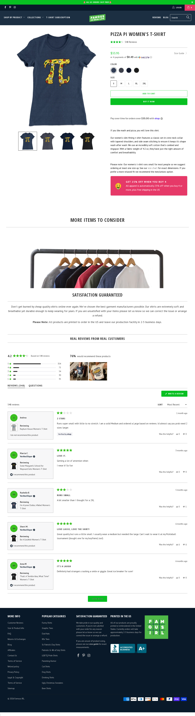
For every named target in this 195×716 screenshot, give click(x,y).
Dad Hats (46, 633)
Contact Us (12, 655)
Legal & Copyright (15, 677)
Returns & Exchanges (17, 639)
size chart (152, 168)
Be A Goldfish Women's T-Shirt (33, 539)
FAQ (9, 633)
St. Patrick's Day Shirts (51, 644)
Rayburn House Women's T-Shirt (33, 429)
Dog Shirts (46, 672)
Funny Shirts (47, 623)
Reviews (156, 17)
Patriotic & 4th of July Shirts (53, 650)
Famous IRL (19, 698)
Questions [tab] (36, 386)
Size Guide (179, 53)
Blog (165, 17)
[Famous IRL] (97, 18)
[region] (89, 371)
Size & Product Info (16, 628)
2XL (144, 83)
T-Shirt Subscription (58, 17)
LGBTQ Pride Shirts (50, 655)
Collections (34, 17)
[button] (148, 42)
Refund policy (13, 666)
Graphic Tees (47, 628)
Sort (160, 404)
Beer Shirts (46, 688)
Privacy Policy (13, 672)
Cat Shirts (46, 666)
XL (136, 83)
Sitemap (11, 688)
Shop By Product (13, 17)
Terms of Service (15, 661)
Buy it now (149, 101)
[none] (27, 141)
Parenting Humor (49, 661)
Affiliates (11, 650)
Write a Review (177, 394)
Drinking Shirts (48, 677)
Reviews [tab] (16, 386)
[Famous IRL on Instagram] (14, 7)
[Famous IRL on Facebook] (5, 7)
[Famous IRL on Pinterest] (10, 7)
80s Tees (46, 639)
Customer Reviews (15, 623)
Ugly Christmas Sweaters (52, 683)
